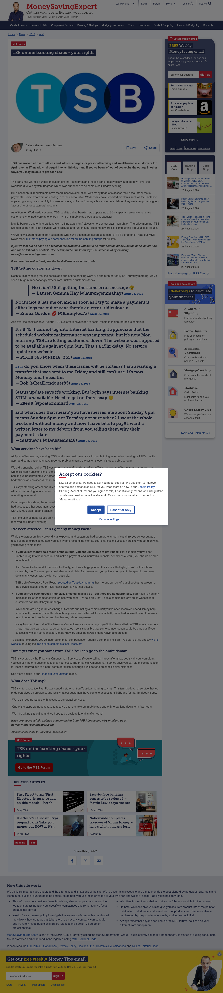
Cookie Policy (146, 487)
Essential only (120, 509)
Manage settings (109, 519)
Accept (96, 509)
